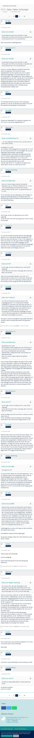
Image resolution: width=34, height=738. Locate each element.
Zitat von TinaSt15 (8, 298)
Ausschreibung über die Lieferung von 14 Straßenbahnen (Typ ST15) (17, 718)
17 (19, 16)
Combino (4, 11)
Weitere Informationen (6, 736)
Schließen (16, 736)
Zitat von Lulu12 (7, 678)
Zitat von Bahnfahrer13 (10, 138)
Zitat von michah (8, 32)
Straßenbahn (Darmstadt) (12, 722)
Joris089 (16, 326)
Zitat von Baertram (8, 181)
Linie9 (15, 566)
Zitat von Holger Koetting (11, 583)
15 (14, 16)
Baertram (17, 626)
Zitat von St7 (6, 264)
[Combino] (3, 720)
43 (24, 16)
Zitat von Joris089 (8, 466)
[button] (2, 2)
